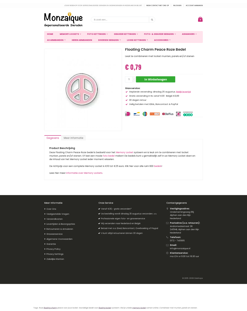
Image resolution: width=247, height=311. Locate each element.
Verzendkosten (54, 218)
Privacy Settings (54, 253)
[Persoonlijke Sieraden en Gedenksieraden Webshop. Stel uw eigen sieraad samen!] (63, 19)
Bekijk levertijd (183, 91)
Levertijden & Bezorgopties (60, 223)
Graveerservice (54, 233)
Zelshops (198, 278)
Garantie (51, 243)
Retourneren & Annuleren (59, 228)
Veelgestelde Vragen (57, 213)
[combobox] (123, 19)
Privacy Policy (53, 248)
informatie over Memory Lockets (84, 172)
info (155, 214)
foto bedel (109, 155)
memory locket (139, 308)
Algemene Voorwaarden (59, 238)
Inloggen (177, 5)
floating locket (104, 308)
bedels (158, 166)
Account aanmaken (194, 5)
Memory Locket (124, 152)
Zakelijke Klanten (55, 258)
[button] (134, 78)
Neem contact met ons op (157, 5)
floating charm (50, 308)
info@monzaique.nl (180, 248)
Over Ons (51, 208)
